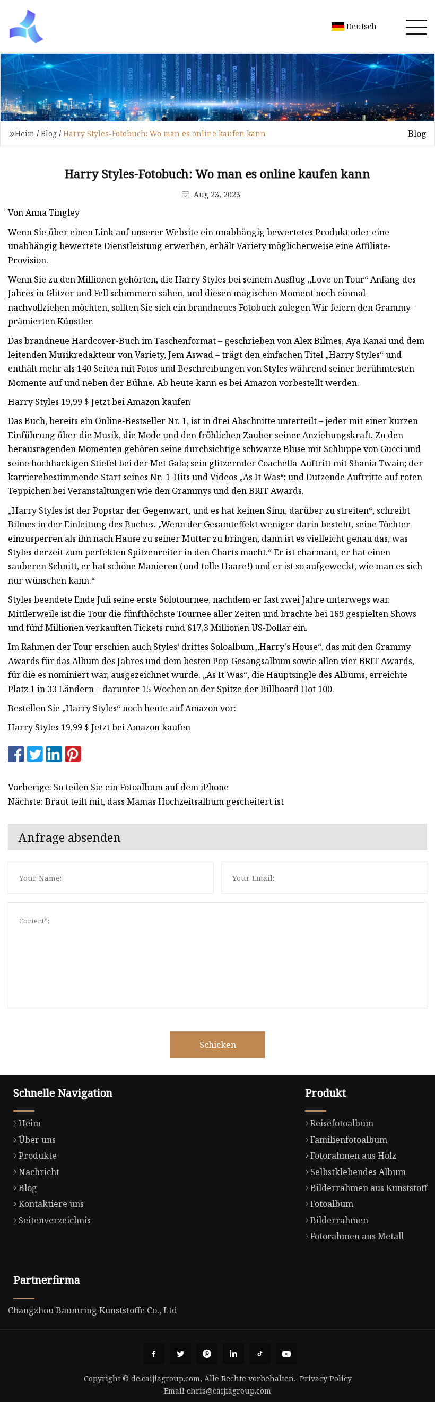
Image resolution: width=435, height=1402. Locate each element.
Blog (49, 133)
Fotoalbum (331, 1204)
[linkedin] (233, 1353)
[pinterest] (207, 1353)
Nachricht (39, 1172)
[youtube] (286, 1353)
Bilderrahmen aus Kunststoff (368, 1188)
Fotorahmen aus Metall (357, 1236)
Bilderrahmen (339, 1220)
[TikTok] (260, 1353)
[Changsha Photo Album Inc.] (26, 26)
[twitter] (180, 1353)
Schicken (217, 1045)
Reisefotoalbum (341, 1123)
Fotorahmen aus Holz (353, 1155)
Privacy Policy (326, 1378)
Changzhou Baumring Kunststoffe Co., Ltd (92, 1310)
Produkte (38, 1155)
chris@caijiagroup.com (229, 1391)
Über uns (37, 1139)
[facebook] (153, 1353)
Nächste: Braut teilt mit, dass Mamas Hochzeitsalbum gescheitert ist (146, 801)
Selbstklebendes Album (358, 1172)
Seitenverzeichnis (55, 1220)
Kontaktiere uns (51, 1204)
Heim (24, 133)
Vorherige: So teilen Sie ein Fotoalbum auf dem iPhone (118, 787)
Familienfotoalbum (348, 1139)
